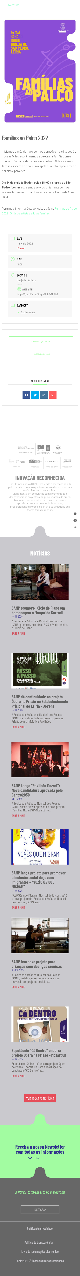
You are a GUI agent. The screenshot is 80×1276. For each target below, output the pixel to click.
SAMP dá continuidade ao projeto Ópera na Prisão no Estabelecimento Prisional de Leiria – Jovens (40, 701)
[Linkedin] (44, 395)
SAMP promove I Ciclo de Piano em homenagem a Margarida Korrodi (38, 610)
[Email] (53, 395)
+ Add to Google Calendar (41, 341)
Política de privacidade (40, 1228)
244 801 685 (13, 5)
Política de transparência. (40, 1242)
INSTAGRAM (40, 1209)
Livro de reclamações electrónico (40, 1251)
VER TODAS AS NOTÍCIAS (40, 1098)
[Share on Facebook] (26, 395)
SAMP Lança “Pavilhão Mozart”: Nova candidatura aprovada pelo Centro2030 (37, 790)
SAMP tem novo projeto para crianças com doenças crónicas (37, 964)
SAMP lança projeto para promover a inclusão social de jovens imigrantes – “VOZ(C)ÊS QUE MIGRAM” (39, 879)
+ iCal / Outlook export (41, 354)
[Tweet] (35, 395)
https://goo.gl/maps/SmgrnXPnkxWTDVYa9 (37, 294)
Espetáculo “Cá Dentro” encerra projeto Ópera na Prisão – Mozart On (39, 1052)
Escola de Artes (28, 312)
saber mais (18, 633)
